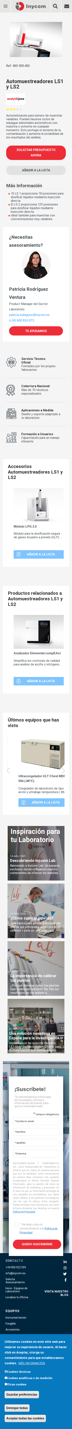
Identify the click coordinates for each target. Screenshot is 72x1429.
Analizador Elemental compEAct (37, 653)
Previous (8, 773)
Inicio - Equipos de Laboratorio (16, 1290)
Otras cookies (16, 1384)
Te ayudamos (36, 331)
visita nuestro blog (56, 1293)
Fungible (11, 1323)
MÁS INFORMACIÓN (31, 1363)
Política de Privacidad (24, 1211)
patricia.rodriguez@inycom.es (29, 314)
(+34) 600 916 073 (21, 320)
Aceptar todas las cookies (25, 1418)
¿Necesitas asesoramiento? (26, 241)
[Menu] (5, 3)
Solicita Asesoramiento (15, 1281)
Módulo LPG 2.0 (25, 526)
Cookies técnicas (19, 1371)
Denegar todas (17, 1408)
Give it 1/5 (7, 109)
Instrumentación (16, 1317)
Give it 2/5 (11, 109)
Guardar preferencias (21, 1394)
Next (63, 773)
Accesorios (13, 1329)
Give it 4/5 (17, 109)
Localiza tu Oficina (17, 1297)
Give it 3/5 (14, 109)
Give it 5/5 (20, 109)
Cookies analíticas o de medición (29, 1378)
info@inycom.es (16, 1273)
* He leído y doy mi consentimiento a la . (39, 1228)
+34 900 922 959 (16, 1267)
